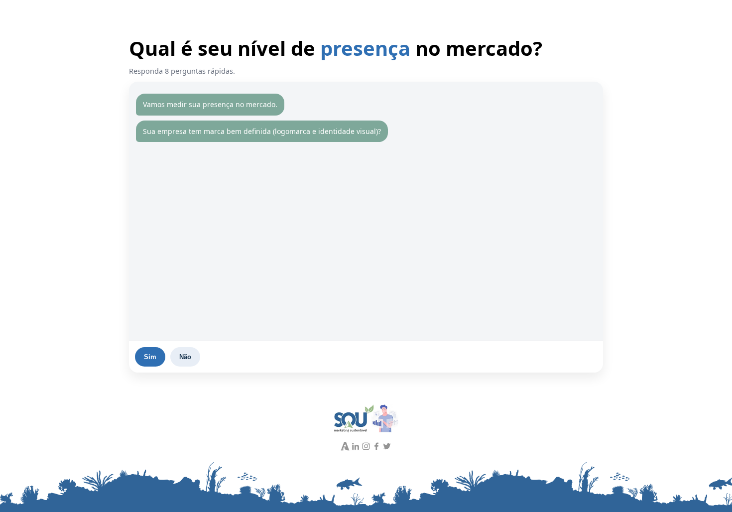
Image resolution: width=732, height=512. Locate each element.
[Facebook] (376, 446)
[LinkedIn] (356, 446)
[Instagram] (366, 446)
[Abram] (345, 446)
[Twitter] (387, 446)
